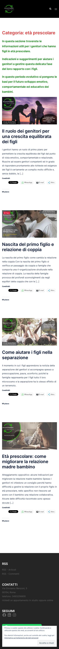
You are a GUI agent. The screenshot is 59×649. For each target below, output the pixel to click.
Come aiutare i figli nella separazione (27, 355)
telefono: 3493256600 (14, 596)
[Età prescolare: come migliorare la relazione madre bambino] (29, 435)
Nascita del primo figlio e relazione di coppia (28, 247)
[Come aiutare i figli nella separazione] (29, 331)
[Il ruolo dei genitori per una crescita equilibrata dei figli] (29, 110)
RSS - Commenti (10, 573)
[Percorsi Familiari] (9, 8)
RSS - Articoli (9, 569)
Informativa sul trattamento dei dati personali (21, 638)
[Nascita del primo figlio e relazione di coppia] (29, 223)
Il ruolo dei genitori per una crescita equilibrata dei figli (26, 136)
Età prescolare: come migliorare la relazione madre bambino (25, 462)
